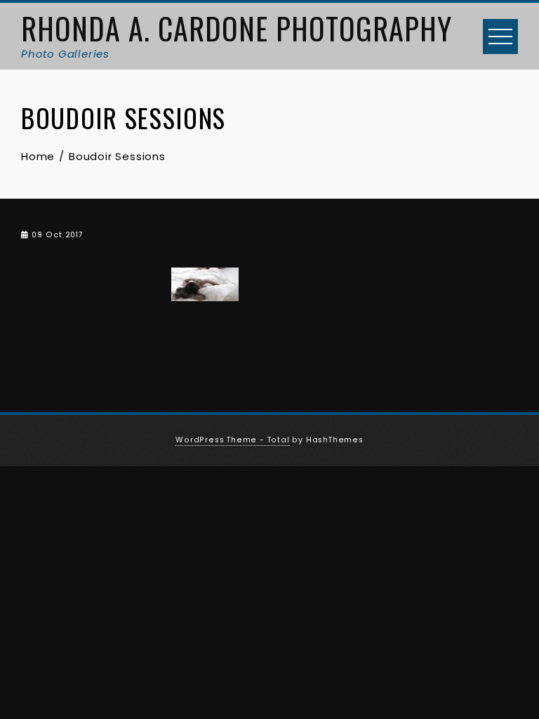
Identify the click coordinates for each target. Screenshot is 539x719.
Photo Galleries (65, 53)
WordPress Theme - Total (232, 440)
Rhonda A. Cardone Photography (236, 28)
